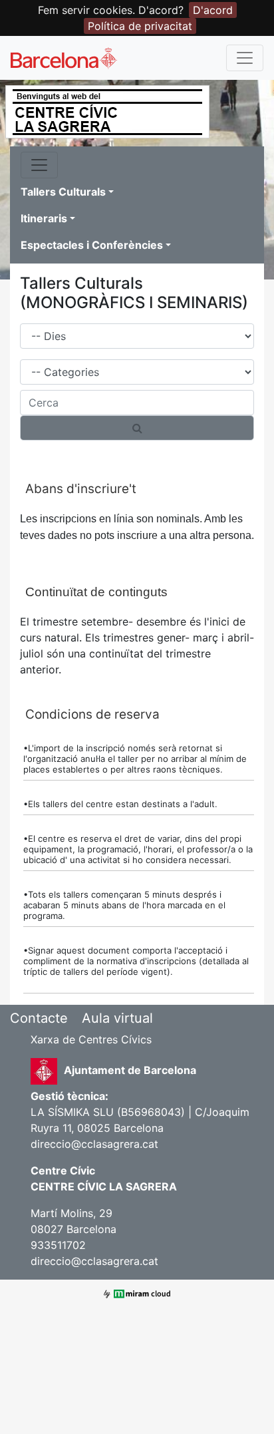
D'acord (213, 10)
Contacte (39, 1018)
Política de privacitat (140, 26)
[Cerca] (137, 428)
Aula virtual (117, 1018)
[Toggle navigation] (244, 58)
